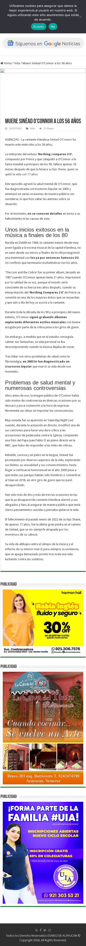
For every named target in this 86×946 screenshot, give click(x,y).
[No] (80, 16)
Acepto (38, 26)
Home (7, 63)
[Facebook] (40, 930)
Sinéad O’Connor (61, 139)
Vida (17, 63)
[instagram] (49, 930)
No (53, 26)
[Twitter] (45, 930)
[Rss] (36, 930)
